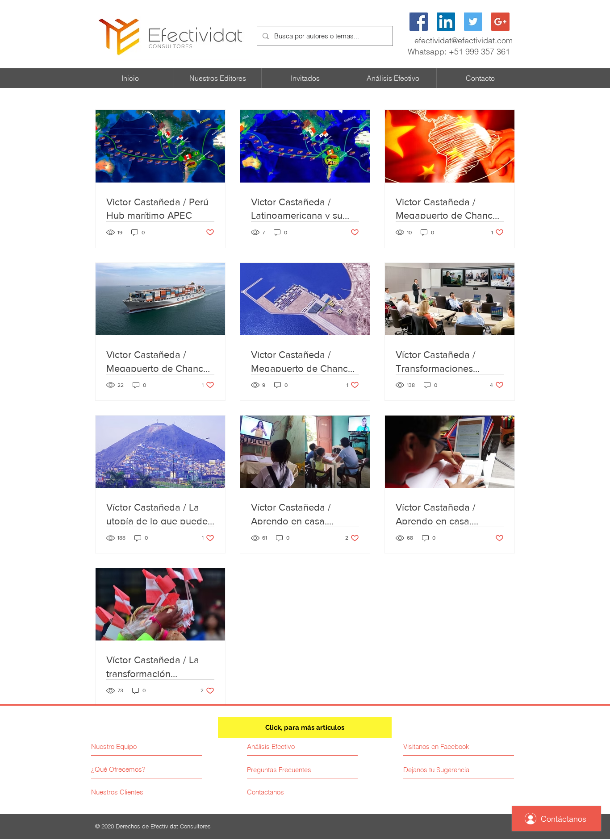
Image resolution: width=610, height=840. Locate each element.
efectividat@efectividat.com (463, 40)
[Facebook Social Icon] (418, 21)
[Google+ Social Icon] (500, 21)
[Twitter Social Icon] (473, 21)
